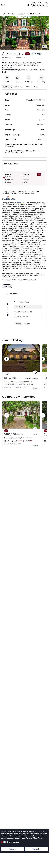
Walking (27, 324)
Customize (36, 849)
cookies (8, 832)
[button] (23, 54)
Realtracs (20, 203)
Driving (18, 324)
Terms (28, 838)
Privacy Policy (37, 838)
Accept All (12, 849)
